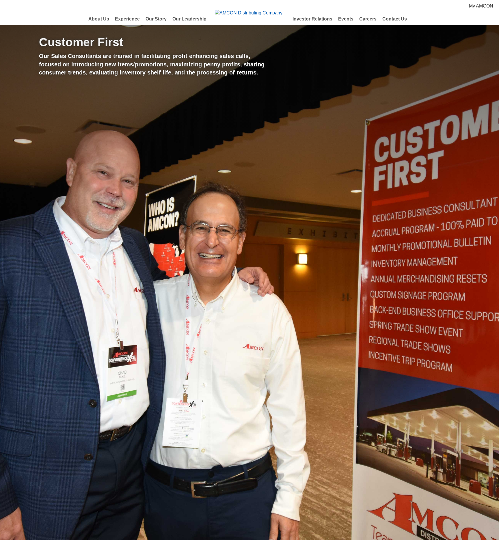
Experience (127, 18)
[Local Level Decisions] (258, 518)
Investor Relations (312, 18)
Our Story (156, 18)
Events (345, 18)
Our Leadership (189, 18)
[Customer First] (240, 518)
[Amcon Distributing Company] (221, 518)
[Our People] (231, 518)
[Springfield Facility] (277, 518)
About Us (98, 18)
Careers (368, 18)
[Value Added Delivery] (249, 518)
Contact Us (394, 18)
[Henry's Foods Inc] (268, 518)
